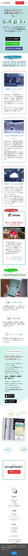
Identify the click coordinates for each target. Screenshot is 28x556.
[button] (26, 288)
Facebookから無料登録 (14, 48)
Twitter (13, 529)
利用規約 (14, 514)
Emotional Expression (13, 539)
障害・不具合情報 (13, 506)
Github (13, 531)
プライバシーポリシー (14, 516)
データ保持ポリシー (14, 519)
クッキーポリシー (14, 518)
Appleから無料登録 (13, 38)
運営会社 (13, 500)
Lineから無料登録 (13, 43)
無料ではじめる (14, 472)
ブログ (13, 504)
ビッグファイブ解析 (13, 541)
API (13, 502)
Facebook (13, 528)
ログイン (20, 2)
